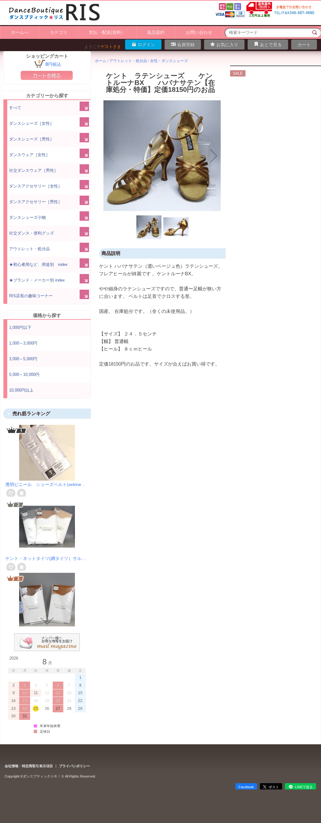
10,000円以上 (21, 390)
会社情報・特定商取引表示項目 (29, 766)
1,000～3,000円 (23, 343)
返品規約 (156, 32)
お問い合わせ (199, 32)
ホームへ (20, 32)
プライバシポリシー (74, 766)
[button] (110, 156)
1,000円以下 (20, 327)
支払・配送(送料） (107, 32)
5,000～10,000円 (24, 374)
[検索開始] (314, 32)
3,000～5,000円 (23, 358)
